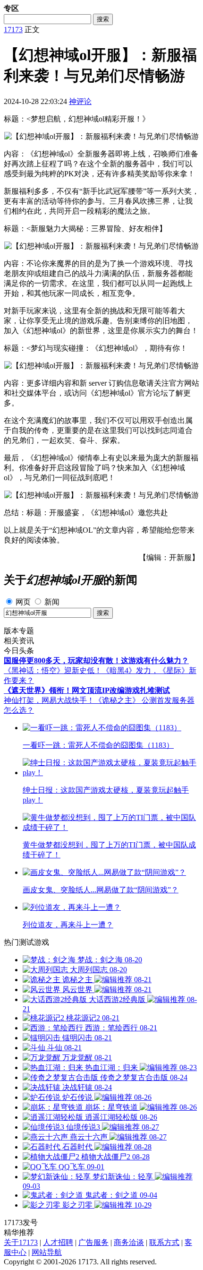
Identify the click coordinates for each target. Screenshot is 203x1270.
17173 (13, 30)
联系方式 (164, 1242)
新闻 (51, 602)
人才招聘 (58, 1242)
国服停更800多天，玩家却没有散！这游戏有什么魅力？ (96, 661)
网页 (23, 602)
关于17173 (21, 1242)
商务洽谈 (129, 1242)
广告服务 (93, 1242)
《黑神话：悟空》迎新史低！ (53, 670)
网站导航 (47, 1252)
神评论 (80, 101)
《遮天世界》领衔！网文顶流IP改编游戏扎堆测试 (87, 690)
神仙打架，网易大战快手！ (49, 700)
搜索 (103, 19)
